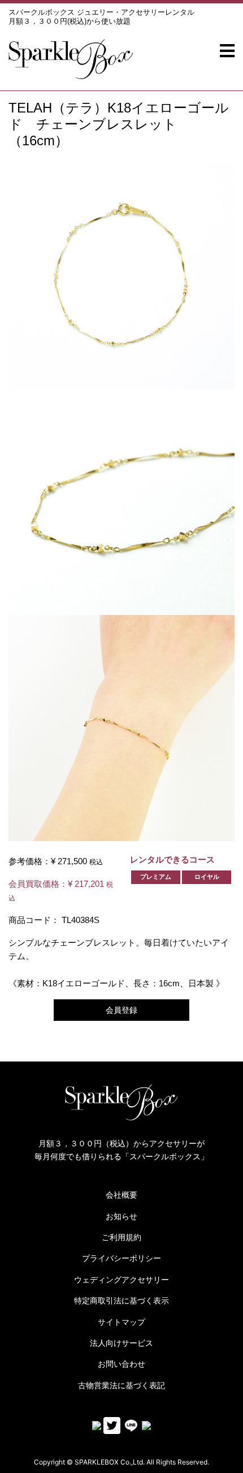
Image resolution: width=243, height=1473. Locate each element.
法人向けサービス (121, 1343)
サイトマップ (121, 1322)
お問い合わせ (121, 1363)
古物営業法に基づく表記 (121, 1385)
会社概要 (121, 1194)
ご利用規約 (121, 1237)
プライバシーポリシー (121, 1258)
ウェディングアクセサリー (121, 1279)
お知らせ (121, 1216)
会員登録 (121, 1010)
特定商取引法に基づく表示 (121, 1300)
